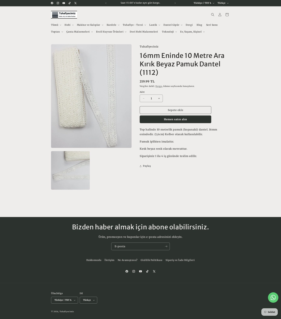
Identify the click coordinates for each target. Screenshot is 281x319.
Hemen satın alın (175, 119)
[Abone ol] (166, 246)
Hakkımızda (93, 260)
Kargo (158, 86)
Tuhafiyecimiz (67, 311)
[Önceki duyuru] (105, 3)
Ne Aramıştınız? (128, 260)
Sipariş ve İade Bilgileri (180, 260)
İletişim (109, 260)
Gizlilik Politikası (151, 260)
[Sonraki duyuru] (175, 3)
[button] (56, 24)
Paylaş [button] (147, 165)
